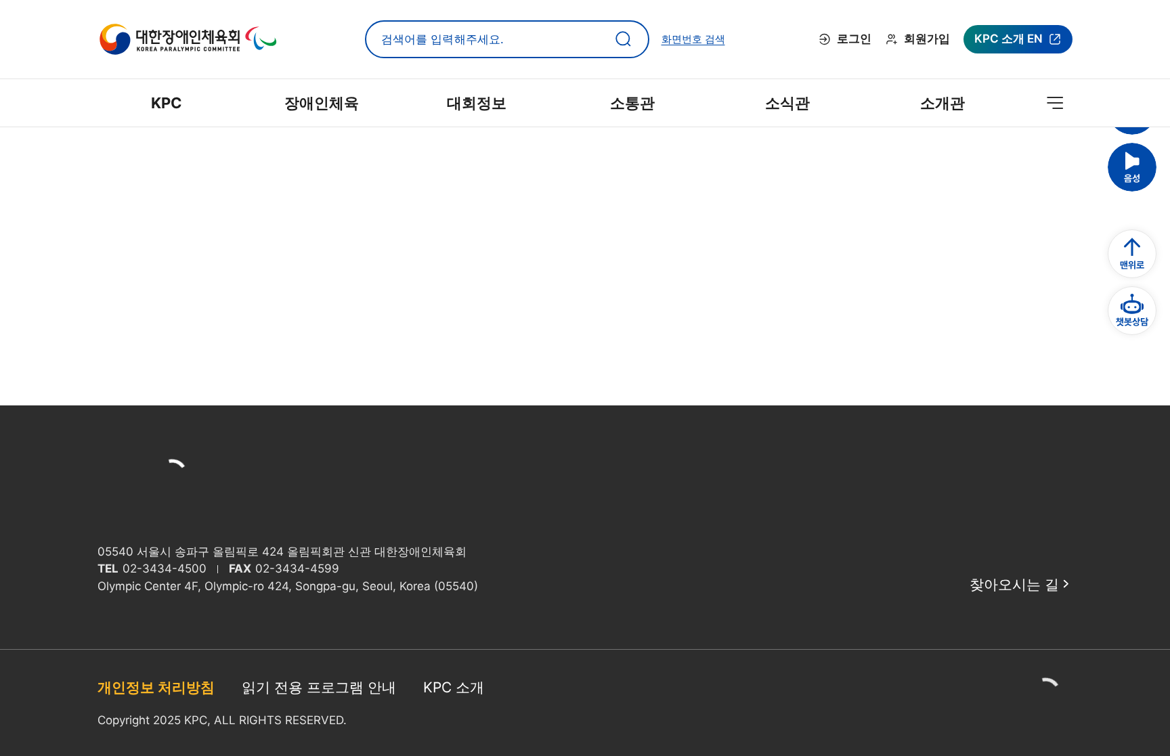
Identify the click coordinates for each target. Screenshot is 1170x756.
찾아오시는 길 (1014, 584)
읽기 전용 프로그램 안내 (319, 687)
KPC (166, 103)
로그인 (854, 38)
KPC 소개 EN (1008, 42)
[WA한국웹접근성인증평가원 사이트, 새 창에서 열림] (1045, 703)
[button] (1132, 167)
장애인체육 (321, 103)
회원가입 (927, 38)
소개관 (942, 103)
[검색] (623, 39)
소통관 (632, 103)
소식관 (787, 103)
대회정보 (476, 103)
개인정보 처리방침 (156, 687)
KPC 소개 (453, 687)
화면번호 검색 (693, 38)
